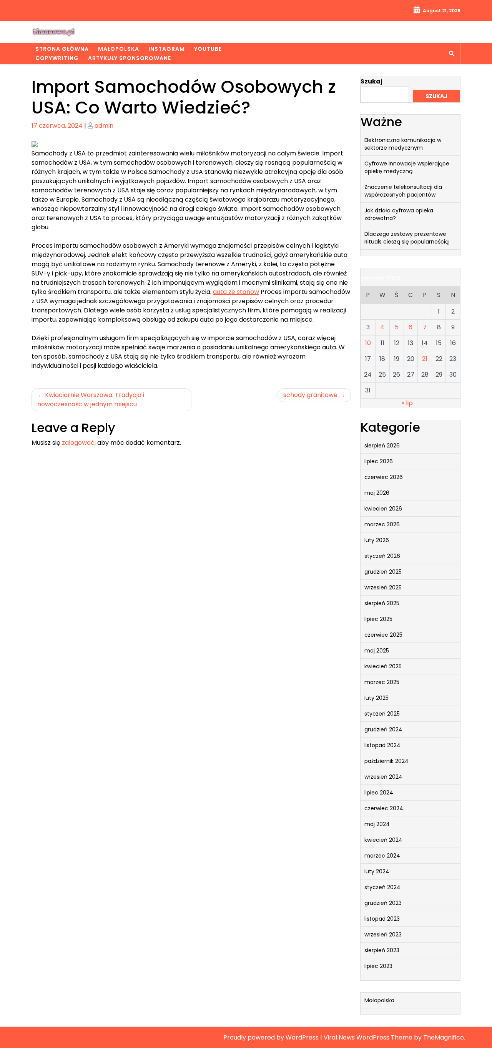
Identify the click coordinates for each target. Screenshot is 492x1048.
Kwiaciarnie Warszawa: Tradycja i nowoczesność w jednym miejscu (90, 399)
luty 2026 (376, 540)
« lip (407, 403)
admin (104, 125)
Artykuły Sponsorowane (129, 58)
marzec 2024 (382, 855)
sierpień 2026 (382, 445)
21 (424, 358)
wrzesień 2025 (383, 587)
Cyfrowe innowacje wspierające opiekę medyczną (406, 167)
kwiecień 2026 (383, 508)
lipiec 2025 (378, 619)
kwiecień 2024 (383, 840)
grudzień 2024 (383, 729)
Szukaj (371, 81)
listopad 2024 (382, 745)
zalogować (78, 442)
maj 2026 (376, 493)
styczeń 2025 (382, 714)
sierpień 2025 (381, 603)
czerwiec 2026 (383, 477)
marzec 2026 (382, 524)
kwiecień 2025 (383, 666)
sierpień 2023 (381, 950)
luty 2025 (376, 698)
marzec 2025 (381, 682)
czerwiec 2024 (383, 808)
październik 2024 (386, 761)
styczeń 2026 (382, 556)
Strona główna (62, 49)
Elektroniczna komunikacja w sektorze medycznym (402, 144)
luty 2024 (376, 871)
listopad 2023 (382, 919)
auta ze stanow (236, 291)
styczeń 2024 (382, 887)
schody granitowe (310, 394)
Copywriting (57, 58)
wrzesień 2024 (383, 777)
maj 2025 (376, 650)
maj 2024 (377, 824)
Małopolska (118, 49)
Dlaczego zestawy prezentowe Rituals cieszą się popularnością (406, 237)
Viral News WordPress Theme (369, 1037)
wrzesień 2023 (383, 934)
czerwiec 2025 (383, 635)
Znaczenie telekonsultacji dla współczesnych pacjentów (403, 191)
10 (368, 343)
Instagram (166, 49)
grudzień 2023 (383, 903)
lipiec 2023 (378, 966)
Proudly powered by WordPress (271, 1037)
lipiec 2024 (378, 792)
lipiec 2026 (378, 461)
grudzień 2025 (383, 572)
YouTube (208, 49)
